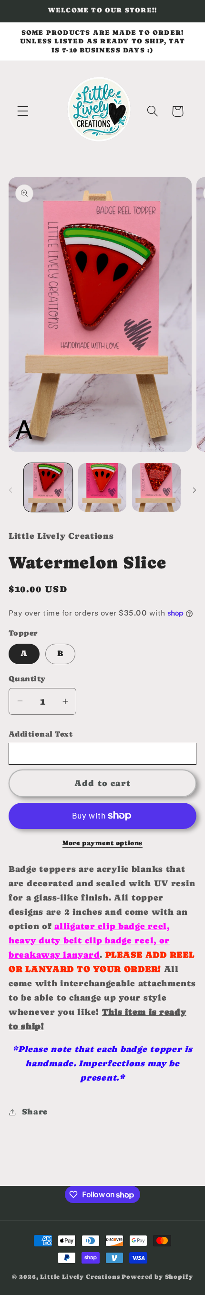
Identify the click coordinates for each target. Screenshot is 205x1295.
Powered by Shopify (157, 1276)
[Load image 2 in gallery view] (102, 487)
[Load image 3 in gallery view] (156, 487)
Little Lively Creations (80, 1276)
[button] (23, 111)
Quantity (27, 679)
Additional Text (40, 734)
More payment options (102, 843)
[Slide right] (194, 490)
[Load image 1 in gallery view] (48, 487)
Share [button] (35, 1111)
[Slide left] (10, 490)
